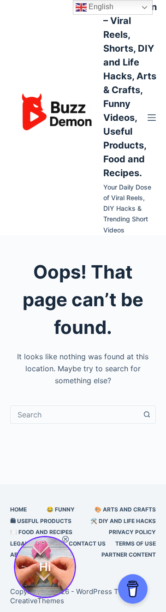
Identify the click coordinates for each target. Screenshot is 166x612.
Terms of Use (135, 543)
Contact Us (87, 543)
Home (18, 509)
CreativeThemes (37, 600)
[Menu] (152, 117)
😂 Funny (61, 509)
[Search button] (146, 414)
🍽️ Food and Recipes (41, 532)
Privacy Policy (132, 532)
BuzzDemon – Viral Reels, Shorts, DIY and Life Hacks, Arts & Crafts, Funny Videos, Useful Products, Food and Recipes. (130, 89)
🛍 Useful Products (40, 520)
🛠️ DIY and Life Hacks (123, 520)
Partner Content (128, 554)
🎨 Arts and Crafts (125, 509)
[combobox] (74, 414)
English (100, 7)
